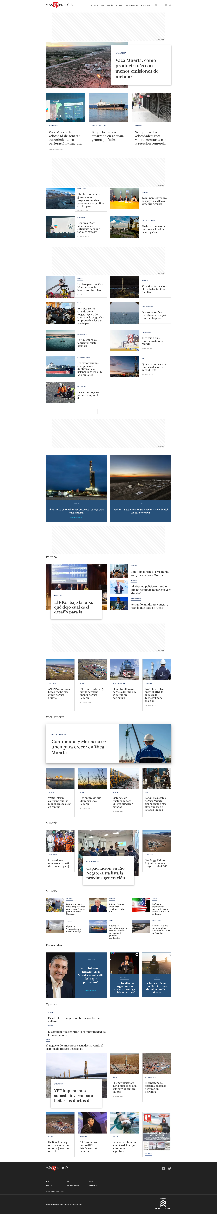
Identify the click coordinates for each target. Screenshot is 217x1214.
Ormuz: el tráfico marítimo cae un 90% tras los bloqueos (154, 315)
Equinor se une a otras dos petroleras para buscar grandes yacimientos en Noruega (75, 909)
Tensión (50, 1136)
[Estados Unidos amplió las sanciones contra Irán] (98, 905)
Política (119, 5)
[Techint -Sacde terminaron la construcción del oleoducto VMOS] (140, 477)
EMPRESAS (145, 192)
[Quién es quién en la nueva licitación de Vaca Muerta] (124, 366)
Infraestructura (82, 334)
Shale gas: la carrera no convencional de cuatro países (153, 229)
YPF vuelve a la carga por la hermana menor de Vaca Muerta (92, 693)
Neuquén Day (53, 126)
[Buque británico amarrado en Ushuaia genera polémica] (108, 107)
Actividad (157, 978)
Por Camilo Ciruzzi (147, 374)
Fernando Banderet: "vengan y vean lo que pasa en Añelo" (149, 606)
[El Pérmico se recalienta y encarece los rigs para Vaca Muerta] (76, 477)
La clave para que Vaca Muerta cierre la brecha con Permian (90, 287)
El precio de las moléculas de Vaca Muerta (152, 340)
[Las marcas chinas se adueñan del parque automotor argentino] (124, 1123)
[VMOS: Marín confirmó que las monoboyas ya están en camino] (60, 778)
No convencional (150, 1077)
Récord (115, 1077)
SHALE (82, 792)
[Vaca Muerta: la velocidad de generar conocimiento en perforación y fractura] (65, 107)
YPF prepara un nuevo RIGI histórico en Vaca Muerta (90, 1147)
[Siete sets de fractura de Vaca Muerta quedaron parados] (124, 778)
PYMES (79, 303)
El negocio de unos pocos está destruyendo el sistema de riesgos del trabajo (74, 1047)
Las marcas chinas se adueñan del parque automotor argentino (125, 1147)
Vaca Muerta (121, 53)
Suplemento (148, 1154)
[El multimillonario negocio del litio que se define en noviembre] (124, 669)
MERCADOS (134, 566)
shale (143, 358)
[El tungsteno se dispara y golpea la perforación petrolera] (157, 1063)
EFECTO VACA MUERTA (83, 357)
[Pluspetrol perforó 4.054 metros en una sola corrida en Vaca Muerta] (124, 1063)
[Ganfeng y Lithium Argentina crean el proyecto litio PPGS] (157, 841)
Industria (80, 278)
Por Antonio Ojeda (82, 210)
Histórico (145, 280)
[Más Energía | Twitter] (169, 5)
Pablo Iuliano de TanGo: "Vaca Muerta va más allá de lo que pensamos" (91, 975)
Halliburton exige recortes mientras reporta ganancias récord (58, 1147)
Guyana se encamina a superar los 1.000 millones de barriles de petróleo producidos (118, 932)
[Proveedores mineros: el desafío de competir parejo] (60, 841)
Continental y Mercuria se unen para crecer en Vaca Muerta (78, 747)
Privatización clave (119, 683)
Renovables (145, 5)
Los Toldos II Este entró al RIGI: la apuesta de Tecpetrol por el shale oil (155, 694)
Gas (102, 5)
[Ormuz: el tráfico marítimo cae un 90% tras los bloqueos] (124, 313)
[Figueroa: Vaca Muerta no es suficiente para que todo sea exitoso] (60, 227)
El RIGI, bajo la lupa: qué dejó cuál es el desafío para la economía (73, 609)
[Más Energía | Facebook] (165, 5)
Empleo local (81, 386)
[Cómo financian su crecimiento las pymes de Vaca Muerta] (119, 571)
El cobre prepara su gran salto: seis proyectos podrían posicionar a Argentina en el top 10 (90, 200)
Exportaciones (146, 332)
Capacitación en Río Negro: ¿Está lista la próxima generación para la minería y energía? (105, 878)
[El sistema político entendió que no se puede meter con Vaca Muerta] (119, 587)
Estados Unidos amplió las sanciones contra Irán (117, 908)
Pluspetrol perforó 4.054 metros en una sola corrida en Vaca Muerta (124, 1087)
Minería (110, 5)
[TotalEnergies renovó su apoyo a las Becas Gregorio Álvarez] (124, 198)
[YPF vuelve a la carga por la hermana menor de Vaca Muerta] (92, 669)
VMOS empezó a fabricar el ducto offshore (87, 342)
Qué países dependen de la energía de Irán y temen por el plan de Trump (160, 909)
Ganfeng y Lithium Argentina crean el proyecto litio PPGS (156, 863)
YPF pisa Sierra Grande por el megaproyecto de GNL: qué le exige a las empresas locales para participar (90, 316)
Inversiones (148, 683)
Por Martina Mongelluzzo (56, 149)
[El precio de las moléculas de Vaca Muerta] (124, 340)
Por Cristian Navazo (86, 808)
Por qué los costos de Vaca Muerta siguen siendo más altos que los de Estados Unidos (155, 803)
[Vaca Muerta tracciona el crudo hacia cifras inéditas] (124, 287)
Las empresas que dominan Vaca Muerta (90, 800)
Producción (69, 921)
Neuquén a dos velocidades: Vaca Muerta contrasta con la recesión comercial (151, 137)
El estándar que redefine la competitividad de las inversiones (77, 1033)
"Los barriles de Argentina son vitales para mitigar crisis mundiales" (124, 988)
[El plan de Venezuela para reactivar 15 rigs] (55, 926)
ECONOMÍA (138, 126)
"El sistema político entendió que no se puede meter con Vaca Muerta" (151, 590)
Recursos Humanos (93, 861)
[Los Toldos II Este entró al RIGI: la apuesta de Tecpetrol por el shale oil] (157, 669)
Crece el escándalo (99, 126)
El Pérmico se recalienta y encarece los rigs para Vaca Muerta (76, 511)
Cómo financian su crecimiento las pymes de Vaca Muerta (150, 573)
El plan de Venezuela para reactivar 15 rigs (73, 929)
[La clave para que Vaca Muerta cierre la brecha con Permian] (60, 287)
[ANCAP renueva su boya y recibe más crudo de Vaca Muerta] (60, 669)
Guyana (111, 920)
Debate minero (52, 854)
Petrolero (112, 899)
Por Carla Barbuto (76, 518)
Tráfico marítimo (147, 306)
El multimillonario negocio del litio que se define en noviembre (125, 693)
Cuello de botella (157, 920)
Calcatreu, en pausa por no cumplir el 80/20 (88, 395)
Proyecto (51, 792)
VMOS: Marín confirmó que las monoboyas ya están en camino (59, 802)
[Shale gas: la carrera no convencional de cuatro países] (124, 227)
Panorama (58, 595)
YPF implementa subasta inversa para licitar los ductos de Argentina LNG (73, 1098)
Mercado (76, 504)
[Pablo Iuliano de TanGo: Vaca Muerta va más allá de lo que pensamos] (60, 975)
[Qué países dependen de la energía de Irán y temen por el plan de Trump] (141, 905)
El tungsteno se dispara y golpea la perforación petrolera (155, 1087)
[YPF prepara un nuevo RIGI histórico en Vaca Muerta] (92, 1123)
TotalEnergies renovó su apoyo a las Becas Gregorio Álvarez (154, 200)
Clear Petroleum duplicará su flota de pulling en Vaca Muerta (156, 988)
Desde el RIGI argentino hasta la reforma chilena (74, 1019)
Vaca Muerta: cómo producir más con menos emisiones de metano (137, 68)
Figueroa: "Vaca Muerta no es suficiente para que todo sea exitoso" (88, 227)
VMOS (140, 504)
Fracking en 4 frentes (149, 220)
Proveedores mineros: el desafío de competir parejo (59, 863)
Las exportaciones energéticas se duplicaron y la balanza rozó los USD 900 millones (89, 368)
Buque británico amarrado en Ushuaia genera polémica (108, 136)
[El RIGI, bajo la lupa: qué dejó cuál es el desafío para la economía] (76, 587)
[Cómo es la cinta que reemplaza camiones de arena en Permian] (141, 926)
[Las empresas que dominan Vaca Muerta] (92, 778)
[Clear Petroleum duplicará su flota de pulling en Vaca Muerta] (156, 963)
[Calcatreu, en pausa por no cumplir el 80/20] (60, 392)
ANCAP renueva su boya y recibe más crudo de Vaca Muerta (59, 693)
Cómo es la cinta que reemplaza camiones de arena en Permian (161, 929)
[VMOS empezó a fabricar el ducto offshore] (60, 340)
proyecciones (81, 188)
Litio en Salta (149, 854)
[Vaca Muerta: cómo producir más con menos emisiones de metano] (108, 65)
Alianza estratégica (58, 734)
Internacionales (132, 5)
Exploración (69, 899)
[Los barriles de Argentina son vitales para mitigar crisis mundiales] (124, 963)
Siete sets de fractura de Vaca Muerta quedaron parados (123, 802)
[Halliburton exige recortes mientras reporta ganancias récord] (60, 1123)
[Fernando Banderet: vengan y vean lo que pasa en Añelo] (119, 603)
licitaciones (58, 1084)
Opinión (50, 1012)
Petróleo (94, 5)
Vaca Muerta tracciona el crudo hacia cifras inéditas (154, 289)
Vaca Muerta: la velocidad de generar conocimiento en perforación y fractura (65, 137)
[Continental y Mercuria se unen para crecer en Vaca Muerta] (145, 743)
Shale (82, 683)
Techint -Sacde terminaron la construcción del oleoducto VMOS (141, 511)
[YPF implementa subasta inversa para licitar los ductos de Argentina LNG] (76, 1075)
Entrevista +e (124, 978)
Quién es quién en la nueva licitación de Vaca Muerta (154, 367)
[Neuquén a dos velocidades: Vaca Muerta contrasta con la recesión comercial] (151, 107)
